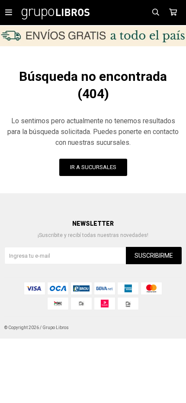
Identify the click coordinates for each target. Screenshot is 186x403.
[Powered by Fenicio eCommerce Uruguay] (169, 327)
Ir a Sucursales (93, 167)
